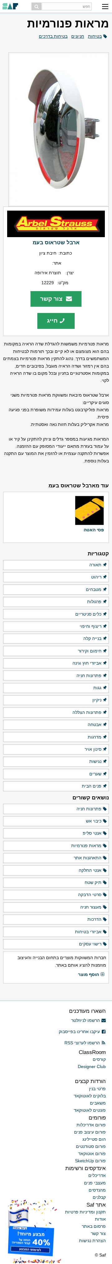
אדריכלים (97, 1175)
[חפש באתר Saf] (36, 6)
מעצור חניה (90, 907)
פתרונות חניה (89, 675)
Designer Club (92, 1066)
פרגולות (94, 601)
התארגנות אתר (87, 857)
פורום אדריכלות (91, 1124)
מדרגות (94, 736)
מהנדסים (97, 1190)
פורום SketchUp (90, 1160)
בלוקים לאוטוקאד (90, 1095)
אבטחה (94, 724)
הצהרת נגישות (92, 1240)
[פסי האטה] (89, 510)
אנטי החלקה (90, 870)
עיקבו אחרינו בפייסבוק (79, 1031)
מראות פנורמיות (86, 845)
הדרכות (94, 919)
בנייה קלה (92, 638)
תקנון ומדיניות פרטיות (85, 1211)
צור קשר (52, 298)
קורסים (99, 1059)
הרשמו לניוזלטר (85, 1020)
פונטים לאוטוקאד (90, 1110)
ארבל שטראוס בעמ (56, 242)
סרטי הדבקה (89, 894)
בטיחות (95, 36)
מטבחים (93, 589)
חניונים (77, 36)
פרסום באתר (94, 1226)
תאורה (95, 564)
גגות (97, 687)
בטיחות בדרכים (53, 36)
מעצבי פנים (95, 1182)
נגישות (95, 761)
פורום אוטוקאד (92, 1153)
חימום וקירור (89, 650)
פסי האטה (94, 529)
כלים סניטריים (88, 614)
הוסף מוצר (88, 974)
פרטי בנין (97, 1088)
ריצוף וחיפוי (90, 626)
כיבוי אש (93, 820)
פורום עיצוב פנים (90, 1132)
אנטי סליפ (92, 833)
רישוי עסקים (90, 943)
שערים (95, 773)
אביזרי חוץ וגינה (86, 663)
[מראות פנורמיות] (56, 129)
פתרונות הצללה (86, 712)
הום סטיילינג (94, 1139)
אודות (100, 1219)
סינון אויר (93, 749)
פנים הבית (91, 785)
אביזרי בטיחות (88, 931)
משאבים (98, 1103)
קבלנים (99, 1197)
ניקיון (96, 699)
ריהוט (96, 576)
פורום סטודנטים (91, 1146)
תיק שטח (93, 882)
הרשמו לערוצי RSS (82, 1042)
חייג (52, 320)
